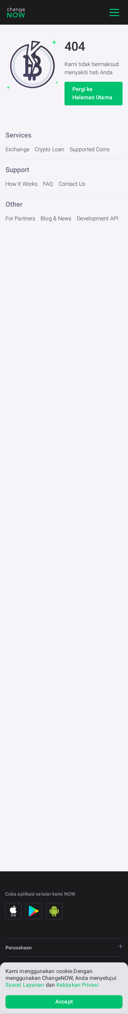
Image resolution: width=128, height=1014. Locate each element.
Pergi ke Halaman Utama (92, 93)
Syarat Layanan (24, 985)
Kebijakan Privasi (77, 985)
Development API (97, 218)
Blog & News (56, 218)
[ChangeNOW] (16, 12)
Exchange (17, 149)
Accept (64, 1001)
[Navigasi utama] (114, 12)
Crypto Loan (49, 149)
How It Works (21, 184)
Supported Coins (90, 149)
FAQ (48, 184)
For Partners (20, 218)
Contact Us (72, 184)
